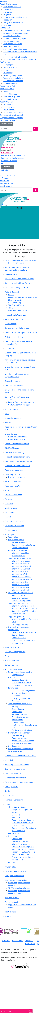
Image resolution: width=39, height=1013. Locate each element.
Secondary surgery (19, 714)
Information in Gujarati (21, 566)
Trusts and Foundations (13, 78)
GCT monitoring (14, 302)
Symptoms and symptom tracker (21, 672)
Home (4, 1)
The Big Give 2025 (12, 274)
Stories (8, 791)
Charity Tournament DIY (14, 521)
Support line (13, 537)
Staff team (9, 503)
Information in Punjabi (21, 561)
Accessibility (10, 760)
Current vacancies (12, 902)
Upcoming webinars (20, 598)
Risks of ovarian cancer (21, 693)
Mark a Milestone (12, 647)
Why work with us (12, 898)
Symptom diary (18, 674)
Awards (8, 916)
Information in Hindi (20, 582)
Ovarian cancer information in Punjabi (20, 756)
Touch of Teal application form (17, 457)
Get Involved (5, 62)
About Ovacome (6, 102)
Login (3, 133)
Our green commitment (14, 875)
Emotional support (19, 738)
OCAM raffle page (12, 448)
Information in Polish (20, 574)
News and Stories (7, 88)
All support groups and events (15, 33)
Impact (8, 490)
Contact (6, 940)
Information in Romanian (22, 579)
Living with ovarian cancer (14, 22)
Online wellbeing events (21, 600)
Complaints (9, 348)
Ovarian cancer (14, 746)
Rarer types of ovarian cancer (15, 17)
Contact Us (9, 795)
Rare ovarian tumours (14, 319)
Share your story (11, 786)
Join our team (9, 110)
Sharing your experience (15, 769)
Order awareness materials (16, 871)
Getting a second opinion (22, 730)
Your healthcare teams (14, 385)
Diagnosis (7, 14)
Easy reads (7, 25)
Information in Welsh (20, 584)
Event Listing (10, 656)
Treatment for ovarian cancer (20, 704)
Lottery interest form (16, 477)
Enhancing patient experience (17, 764)
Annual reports (11, 530)
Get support (10, 534)
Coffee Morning (11, 665)
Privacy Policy (10, 867)
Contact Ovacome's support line (16, 30)
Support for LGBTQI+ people (15, 57)
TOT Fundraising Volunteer (19, 888)
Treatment (7, 20)
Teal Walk (8, 517)
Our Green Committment (13, 112)
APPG (10, 308)
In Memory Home (12, 660)
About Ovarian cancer (9, 4)
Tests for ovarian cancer (21, 682)
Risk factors (8, 9)
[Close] (6, 205)
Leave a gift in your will (12, 75)
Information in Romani (21, 587)
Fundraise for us (10, 67)
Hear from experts (11, 46)
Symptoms (7, 12)
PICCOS (11, 294)
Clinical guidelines (19, 637)
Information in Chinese (21, 577)
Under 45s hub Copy (13, 418)
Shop (5, 70)
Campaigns (8, 65)
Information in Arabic (20, 563)
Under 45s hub (11, 434)
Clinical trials (17, 711)
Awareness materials (13, 481)
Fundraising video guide (14, 470)
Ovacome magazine (11, 96)
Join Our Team (10, 912)
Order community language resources (20, 782)
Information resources (12, 43)
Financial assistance (20, 547)
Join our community (11, 41)
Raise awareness (10, 83)
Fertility (8, 422)
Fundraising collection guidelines (18, 461)
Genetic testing (18, 701)
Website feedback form (14, 337)
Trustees (8, 499)
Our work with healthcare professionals (19, 59)
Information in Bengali (21, 569)
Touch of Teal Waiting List (15, 315)
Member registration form (16, 778)
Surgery (15, 706)
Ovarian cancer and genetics (23, 690)
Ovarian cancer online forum (23, 545)
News (5, 91)
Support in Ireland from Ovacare (18, 283)
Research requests (12, 381)
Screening (16, 696)
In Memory (7, 73)
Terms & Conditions (30, 942)
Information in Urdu (20, 571)
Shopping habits (15, 300)
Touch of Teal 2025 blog (14, 452)
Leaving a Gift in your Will (15, 651)
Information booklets (12, 6)
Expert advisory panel (13, 495)
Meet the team (9, 107)
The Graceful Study (16, 305)
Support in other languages (14, 38)
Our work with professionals (12, 115)
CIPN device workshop (17, 310)
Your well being (18, 735)
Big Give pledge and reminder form (19, 279)
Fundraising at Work (13, 486)
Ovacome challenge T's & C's (16, 287)
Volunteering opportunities (16, 880)
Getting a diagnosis (20, 680)
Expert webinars (18, 555)
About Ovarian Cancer (14, 669)
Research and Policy (8, 86)
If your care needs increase (23, 741)
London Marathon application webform (21, 332)
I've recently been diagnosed (15, 49)
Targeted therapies (19, 722)
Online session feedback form (17, 443)
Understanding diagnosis (22, 685)
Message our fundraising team (17, 465)
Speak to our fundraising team (17, 328)
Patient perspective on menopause (22, 297)
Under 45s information (17, 436)
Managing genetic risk (21, 698)
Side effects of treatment (22, 743)
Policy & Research (10, 94)
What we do (8, 104)
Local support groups (20, 624)
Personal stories (10, 99)
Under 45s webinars (16, 439)
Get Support (5, 28)
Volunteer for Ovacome (13, 80)
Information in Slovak (20, 590)
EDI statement (10, 323)
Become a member (7, 120)
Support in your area (11, 35)
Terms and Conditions (14, 800)
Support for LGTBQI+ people (20, 603)
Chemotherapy (18, 709)
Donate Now (6, 124)
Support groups (18, 595)
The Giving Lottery (12, 474)
